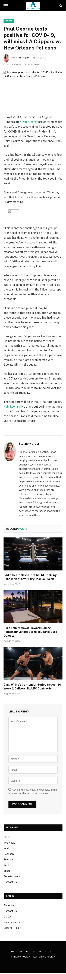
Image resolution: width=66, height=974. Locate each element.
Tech (7, 865)
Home (7, 837)
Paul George (30, 122)
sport (8, 21)
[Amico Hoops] (33, 5)
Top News (9, 842)
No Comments (14, 64)
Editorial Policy (12, 927)
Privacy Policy (12, 922)
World (7, 848)
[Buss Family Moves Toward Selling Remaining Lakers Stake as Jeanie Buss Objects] (33, 606)
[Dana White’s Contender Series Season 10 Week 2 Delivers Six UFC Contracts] (33, 663)
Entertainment (12, 876)
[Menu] (6, 6)
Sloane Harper (21, 58)
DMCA (7, 916)
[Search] (60, 6)
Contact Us (10, 882)
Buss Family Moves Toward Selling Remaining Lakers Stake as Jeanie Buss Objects (30, 631)
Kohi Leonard (12, 406)
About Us (9, 905)
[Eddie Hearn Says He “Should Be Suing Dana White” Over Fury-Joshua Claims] (33, 553)
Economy (9, 854)
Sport (7, 870)
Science (8, 859)
